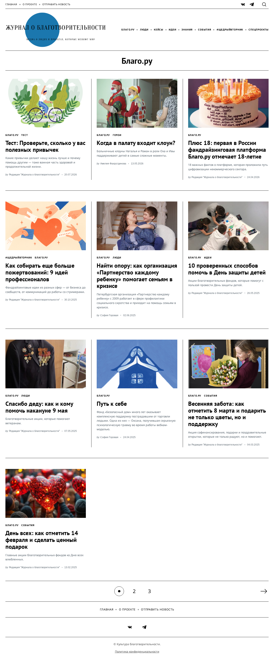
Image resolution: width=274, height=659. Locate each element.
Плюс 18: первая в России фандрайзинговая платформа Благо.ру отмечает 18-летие (227, 149)
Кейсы (158, 29)
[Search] (264, 4)
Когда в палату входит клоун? (136, 143)
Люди (144, 29)
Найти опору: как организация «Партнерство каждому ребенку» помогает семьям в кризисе (137, 276)
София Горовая (109, 315)
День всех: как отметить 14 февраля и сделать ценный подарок (41, 539)
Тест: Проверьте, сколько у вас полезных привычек (45, 146)
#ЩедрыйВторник (230, 29)
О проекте (30, 4)
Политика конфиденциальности (137, 651)
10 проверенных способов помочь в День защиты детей (227, 269)
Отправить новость (56, 4)
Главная (11, 4)
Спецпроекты (259, 29)
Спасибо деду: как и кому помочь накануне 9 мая (39, 407)
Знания (187, 29)
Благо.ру (127, 29)
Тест (24, 135)
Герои (117, 135)
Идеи (172, 29)
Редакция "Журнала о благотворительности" (34, 174)
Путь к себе (112, 403)
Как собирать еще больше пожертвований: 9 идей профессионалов (39, 272)
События (204, 29)
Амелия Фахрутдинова (113, 163)
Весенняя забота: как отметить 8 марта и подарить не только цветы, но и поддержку (227, 414)
